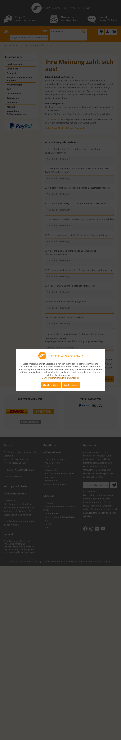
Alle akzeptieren (51, 385)
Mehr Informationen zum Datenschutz (61, 377)
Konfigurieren (71, 385)
